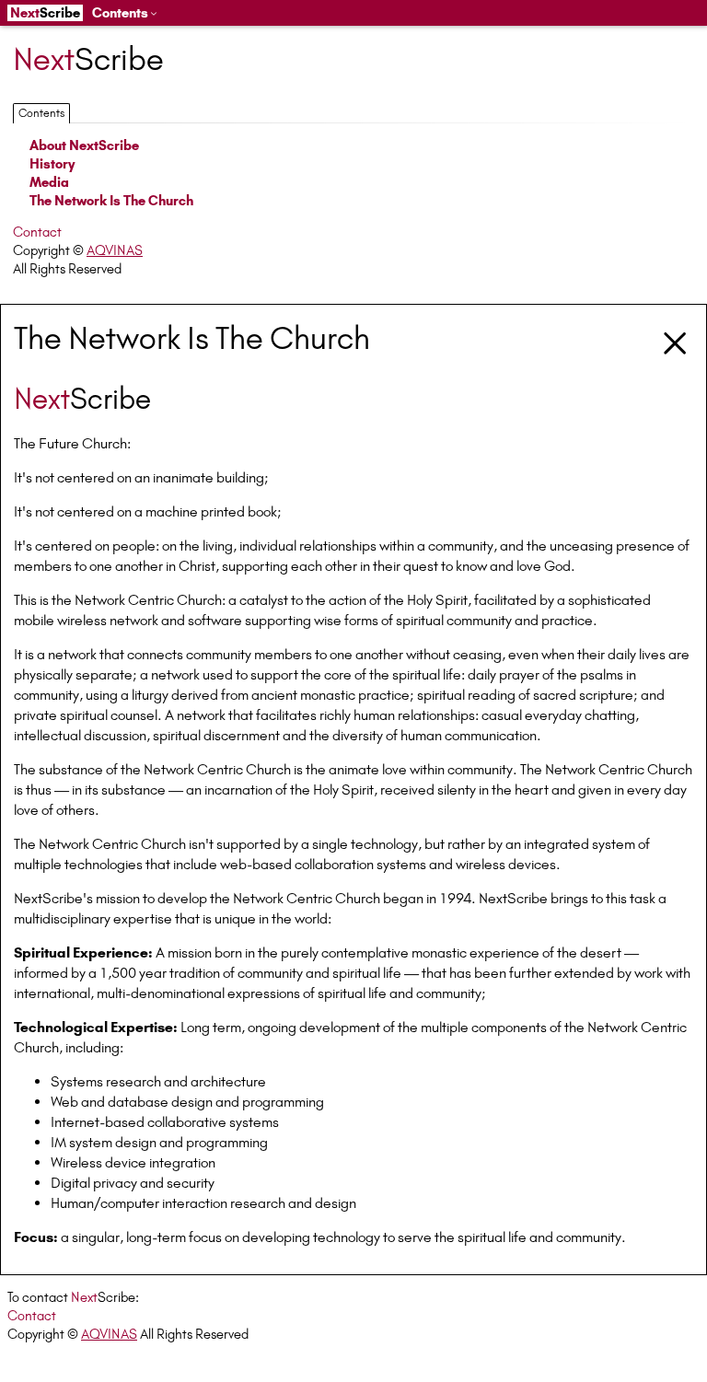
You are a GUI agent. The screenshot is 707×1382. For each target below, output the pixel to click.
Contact (37, 232)
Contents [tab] (41, 113)
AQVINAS (115, 250)
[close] (675, 341)
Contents (120, 13)
